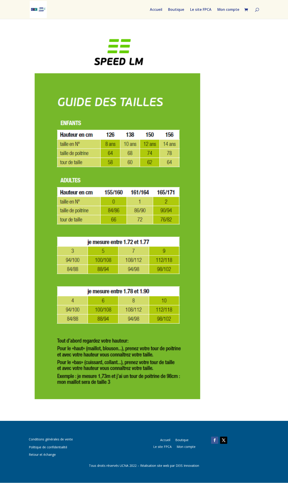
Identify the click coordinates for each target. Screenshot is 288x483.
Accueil (156, 10)
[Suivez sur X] (223, 440)
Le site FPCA (201, 10)
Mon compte (228, 10)
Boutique (176, 10)
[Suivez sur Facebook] (214, 440)
